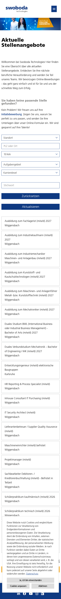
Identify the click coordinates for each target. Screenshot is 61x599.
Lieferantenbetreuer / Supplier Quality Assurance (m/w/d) (31, 429)
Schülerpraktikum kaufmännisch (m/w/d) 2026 (30, 496)
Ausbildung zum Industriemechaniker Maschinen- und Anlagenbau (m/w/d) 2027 (28, 256)
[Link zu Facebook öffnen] (24, 593)
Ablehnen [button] (42, 586)
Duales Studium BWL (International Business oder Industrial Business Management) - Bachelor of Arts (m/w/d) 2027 (28, 328)
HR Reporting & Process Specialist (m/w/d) (27, 384)
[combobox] (30, 154)
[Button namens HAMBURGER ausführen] (54, 9)
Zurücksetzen (30, 196)
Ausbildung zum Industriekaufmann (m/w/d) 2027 (29, 237)
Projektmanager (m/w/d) (18, 459)
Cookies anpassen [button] (18, 586)
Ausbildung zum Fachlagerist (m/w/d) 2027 (28, 221)
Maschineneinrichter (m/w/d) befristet (25, 445)
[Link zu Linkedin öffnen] (18, 593)
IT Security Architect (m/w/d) (20, 412)
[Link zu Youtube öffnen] (30, 593)
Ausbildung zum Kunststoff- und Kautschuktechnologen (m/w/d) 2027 (25, 274)
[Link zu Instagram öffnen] (37, 593)
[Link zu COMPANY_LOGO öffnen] (16, 8)
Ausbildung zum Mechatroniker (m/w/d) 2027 (29, 309)
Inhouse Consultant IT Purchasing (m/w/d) (27, 398)
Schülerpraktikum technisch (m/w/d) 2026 (27, 511)
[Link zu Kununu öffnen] (42, 593)
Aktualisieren (30, 207)
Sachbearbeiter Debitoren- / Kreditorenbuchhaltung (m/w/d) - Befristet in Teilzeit (29, 478)
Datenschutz (32, 573)
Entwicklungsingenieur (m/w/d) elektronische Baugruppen (29, 367)
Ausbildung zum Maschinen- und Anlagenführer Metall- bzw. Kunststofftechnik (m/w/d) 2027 (31, 293)
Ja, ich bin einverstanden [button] (30, 580)
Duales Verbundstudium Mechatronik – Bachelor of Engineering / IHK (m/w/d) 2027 (31, 349)
